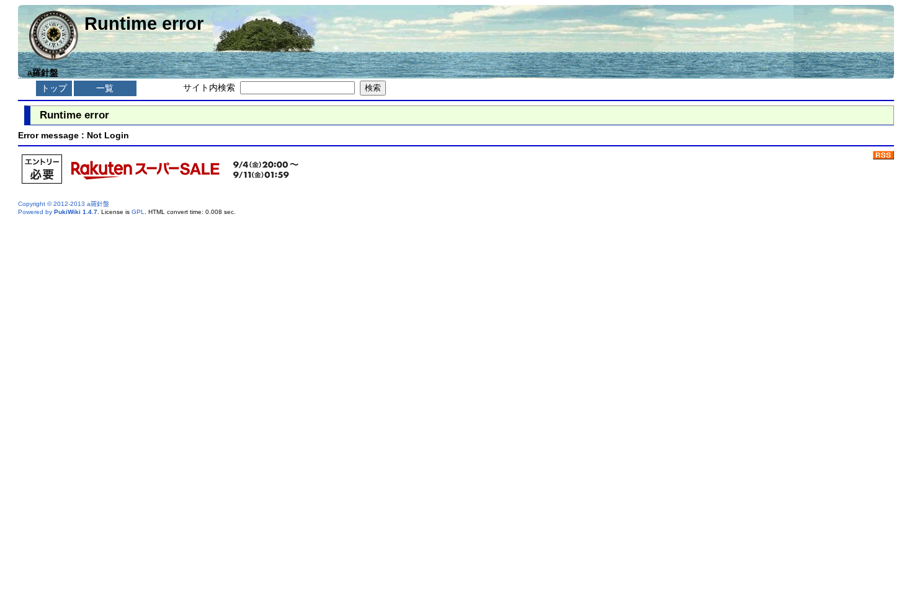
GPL (138, 211)
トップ (54, 88)
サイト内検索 (209, 87)
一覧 (105, 88)
